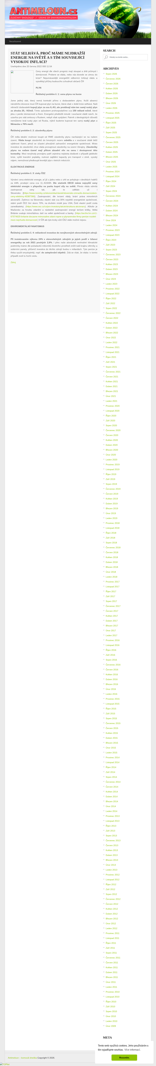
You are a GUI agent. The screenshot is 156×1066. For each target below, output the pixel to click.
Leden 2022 (111, 342)
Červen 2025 (112, 142)
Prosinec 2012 (113, 874)
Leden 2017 (111, 635)
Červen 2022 (112, 318)
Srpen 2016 (111, 660)
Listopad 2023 (112, 235)
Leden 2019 (111, 518)
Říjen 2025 (111, 122)
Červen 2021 (112, 376)
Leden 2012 (111, 928)
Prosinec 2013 (113, 816)
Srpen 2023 (111, 249)
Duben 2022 (112, 328)
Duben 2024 (112, 210)
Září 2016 (110, 655)
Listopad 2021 (112, 352)
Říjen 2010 (111, 1001)
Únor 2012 (111, 923)
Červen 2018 (112, 552)
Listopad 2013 (112, 821)
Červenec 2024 (113, 196)
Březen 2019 (112, 508)
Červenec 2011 (113, 957)
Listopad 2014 (112, 762)
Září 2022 (110, 303)
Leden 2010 (111, 1021)
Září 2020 (110, 420)
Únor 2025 (111, 162)
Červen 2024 (112, 201)
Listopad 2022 (112, 293)
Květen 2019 (112, 498)
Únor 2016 (111, 689)
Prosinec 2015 (113, 699)
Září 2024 (110, 186)
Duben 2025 (112, 152)
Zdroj (13, 262)
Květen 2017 (112, 616)
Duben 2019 (112, 503)
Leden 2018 (111, 577)
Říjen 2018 (111, 533)
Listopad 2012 (112, 879)
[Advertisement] (54, 288)
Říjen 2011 (111, 943)
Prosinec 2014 (113, 757)
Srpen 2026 (111, 74)
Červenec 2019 (113, 489)
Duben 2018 (112, 562)
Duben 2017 (112, 621)
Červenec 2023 (113, 254)
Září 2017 (110, 596)
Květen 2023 (112, 264)
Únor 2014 (111, 806)
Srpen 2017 (111, 601)
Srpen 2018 (111, 542)
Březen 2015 (112, 743)
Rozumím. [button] (124, 1057)
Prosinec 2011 (112, 933)
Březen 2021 (112, 391)
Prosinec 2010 (113, 992)
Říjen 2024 (111, 181)
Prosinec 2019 (113, 464)
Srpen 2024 (111, 191)
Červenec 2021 (113, 371)
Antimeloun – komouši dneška (22, 1058)
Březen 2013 (112, 860)
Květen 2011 (112, 967)
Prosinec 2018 (113, 523)
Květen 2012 (112, 909)
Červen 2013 (112, 845)
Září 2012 (110, 889)
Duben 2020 (112, 445)
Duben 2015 (112, 738)
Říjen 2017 (111, 591)
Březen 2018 (112, 567)
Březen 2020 (112, 450)
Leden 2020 (111, 459)
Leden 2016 (111, 694)
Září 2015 (110, 713)
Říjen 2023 (111, 240)
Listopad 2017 (112, 586)
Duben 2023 (112, 269)
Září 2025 (110, 127)
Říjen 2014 (111, 767)
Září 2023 (110, 245)
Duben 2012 (112, 913)
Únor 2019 (111, 513)
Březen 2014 (112, 801)
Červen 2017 (112, 611)
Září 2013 (110, 830)
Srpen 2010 (111, 1011)
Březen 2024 (112, 215)
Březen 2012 (112, 918)
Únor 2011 (111, 982)
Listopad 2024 (112, 176)
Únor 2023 (111, 279)
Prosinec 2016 (113, 640)
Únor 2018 (111, 572)
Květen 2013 (112, 850)
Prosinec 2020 (113, 406)
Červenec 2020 (113, 430)
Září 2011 (110, 948)
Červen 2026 (112, 83)
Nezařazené (15, 41)
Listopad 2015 (112, 704)
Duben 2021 (112, 386)
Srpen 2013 (111, 835)
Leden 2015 (111, 752)
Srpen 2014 (111, 777)
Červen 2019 (112, 494)
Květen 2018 (112, 557)
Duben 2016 (112, 679)
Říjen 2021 (111, 357)
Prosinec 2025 (113, 113)
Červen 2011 (112, 962)
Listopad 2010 (112, 997)
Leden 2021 (111, 401)
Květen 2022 (112, 323)
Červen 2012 (112, 904)
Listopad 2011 (112, 938)
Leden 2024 (111, 225)
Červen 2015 (112, 728)
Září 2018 (110, 538)
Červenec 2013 (113, 840)
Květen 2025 (112, 147)
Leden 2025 (111, 166)
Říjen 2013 (111, 826)
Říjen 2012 (111, 884)
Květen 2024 (112, 205)
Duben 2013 (112, 855)
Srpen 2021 (111, 367)
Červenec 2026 (113, 79)
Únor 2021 (111, 396)
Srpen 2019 (111, 484)
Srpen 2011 (111, 953)
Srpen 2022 (111, 308)
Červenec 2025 (113, 137)
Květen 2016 (112, 674)
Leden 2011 (111, 987)
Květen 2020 (112, 440)
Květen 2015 (112, 733)
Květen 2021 (112, 381)
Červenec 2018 (113, 547)
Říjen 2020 (111, 415)
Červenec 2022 (113, 313)
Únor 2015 (111, 747)
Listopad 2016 (112, 645)
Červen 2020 (112, 435)
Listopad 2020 (112, 411)
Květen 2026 (112, 88)
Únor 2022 (111, 337)
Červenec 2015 (113, 723)
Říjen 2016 (111, 650)
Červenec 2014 (113, 782)
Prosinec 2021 (113, 347)
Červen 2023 (112, 259)
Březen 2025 (112, 157)
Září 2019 (110, 479)
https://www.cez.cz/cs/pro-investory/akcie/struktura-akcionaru (55, 206)
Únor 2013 (111, 865)
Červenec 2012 (113, 899)
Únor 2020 (111, 455)
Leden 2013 (111, 870)
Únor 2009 (111, 1026)
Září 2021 (110, 362)
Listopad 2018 (112, 528)
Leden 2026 (111, 108)
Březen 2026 (112, 98)
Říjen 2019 (111, 474)
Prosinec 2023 (113, 230)
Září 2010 (110, 1006)
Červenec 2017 (113, 606)
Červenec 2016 (113, 664)
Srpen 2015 (111, 718)
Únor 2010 (111, 1016)
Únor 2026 (111, 103)
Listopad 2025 (112, 118)
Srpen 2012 (111, 894)
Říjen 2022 (111, 298)
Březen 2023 (112, 274)
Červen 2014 (112, 787)
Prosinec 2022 (113, 288)
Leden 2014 (111, 811)
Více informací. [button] (132, 1049)
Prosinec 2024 (113, 171)
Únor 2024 (111, 220)
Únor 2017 (111, 630)
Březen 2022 (112, 332)
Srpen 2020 (111, 425)
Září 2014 (110, 772)
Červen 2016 (112, 669)
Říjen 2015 (111, 708)
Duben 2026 (112, 93)
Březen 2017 (112, 625)
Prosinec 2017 (113, 581)
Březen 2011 (112, 977)
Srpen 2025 (111, 132)
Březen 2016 (112, 684)
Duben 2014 (112, 796)
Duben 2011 (111, 972)
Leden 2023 (111, 284)
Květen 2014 (112, 791)
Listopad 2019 (112, 469)
